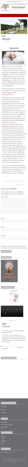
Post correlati (4, 422)
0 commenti (7, 41)
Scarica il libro (21, 184)
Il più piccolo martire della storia (13, 181)
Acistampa (6, 326)
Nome (3, 218)
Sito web (3, 235)
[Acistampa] (14, 320)
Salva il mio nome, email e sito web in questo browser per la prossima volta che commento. (14, 247)
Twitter (2, 438)
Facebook (3, 436)
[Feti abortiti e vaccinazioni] (8, 346)
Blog (4, 36)
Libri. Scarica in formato (7, 424)
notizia (4, 323)
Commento (4, 197)
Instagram (3, 441)
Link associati (4, 427)
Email (3, 227)
